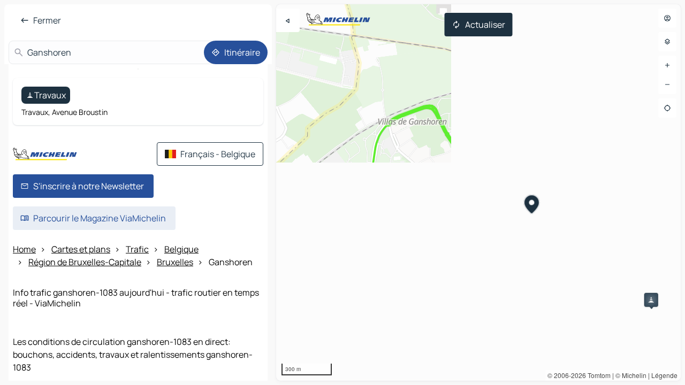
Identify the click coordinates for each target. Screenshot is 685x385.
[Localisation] (667, 108)
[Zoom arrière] (667, 84)
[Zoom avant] (667, 65)
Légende (664, 375)
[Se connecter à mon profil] (667, 18)
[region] (478, 192)
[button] (651, 300)
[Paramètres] (667, 41)
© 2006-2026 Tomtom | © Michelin (596, 375)
